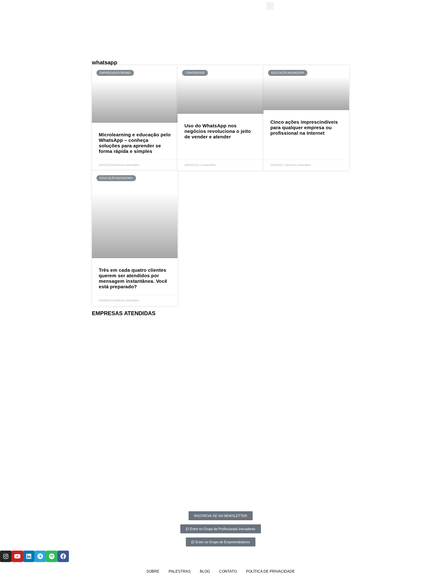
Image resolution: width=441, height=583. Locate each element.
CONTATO (228, 571)
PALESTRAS (180, 571)
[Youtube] (17, 556)
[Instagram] (5, 556)
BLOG (205, 571)
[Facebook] (63, 556)
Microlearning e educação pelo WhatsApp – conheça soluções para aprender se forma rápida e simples (135, 143)
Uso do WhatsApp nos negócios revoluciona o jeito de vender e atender (217, 131)
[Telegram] (40, 556)
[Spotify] (51, 556)
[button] (96, 338)
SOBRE (152, 571)
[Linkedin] (28, 556)
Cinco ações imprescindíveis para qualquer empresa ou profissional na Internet (304, 127)
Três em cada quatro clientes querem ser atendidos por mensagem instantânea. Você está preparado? (133, 278)
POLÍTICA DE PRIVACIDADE (270, 571)
